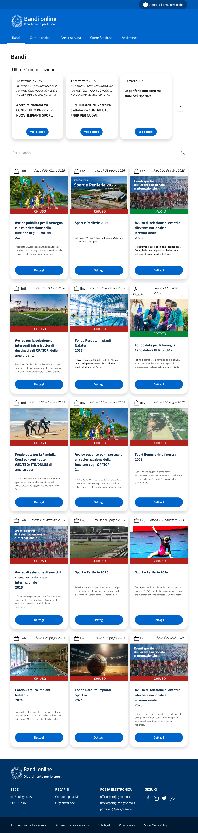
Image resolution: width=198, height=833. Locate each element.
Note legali (104, 825)
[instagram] (156, 798)
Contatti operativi (66, 796)
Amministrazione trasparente (28, 825)
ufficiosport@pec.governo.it (117, 803)
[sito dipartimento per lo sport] (172, 798)
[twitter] (164, 798)
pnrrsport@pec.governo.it (116, 809)
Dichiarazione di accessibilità (72, 825)
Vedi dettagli (37, 132)
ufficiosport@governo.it (115, 796)
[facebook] (148, 798)
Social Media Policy (155, 825)
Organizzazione (65, 803)
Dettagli (39, 270)
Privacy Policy (127, 825)
